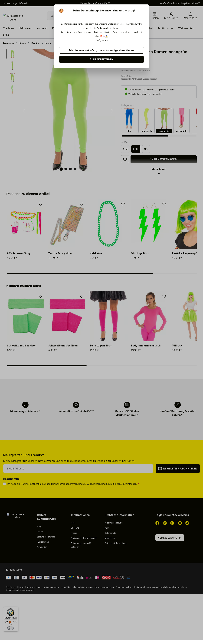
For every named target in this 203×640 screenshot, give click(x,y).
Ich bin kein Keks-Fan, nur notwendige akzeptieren (101, 50)
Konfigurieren (101, 40)
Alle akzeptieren (101, 59)
